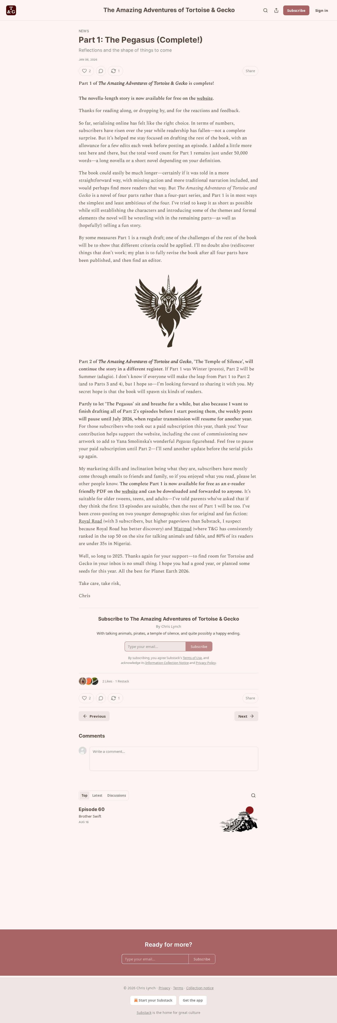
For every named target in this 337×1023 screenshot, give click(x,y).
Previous (98, 716)
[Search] (265, 10)
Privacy (164, 988)
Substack (144, 1012)
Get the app (193, 1000)
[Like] (82, 828)
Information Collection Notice (167, 662)
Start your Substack (155, 1000)
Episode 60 (92, 809)
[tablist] (104, 795)
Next (242, 716)
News (84, 31)
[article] (168, 819)
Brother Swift (90, 816)
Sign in (321, 10)
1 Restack (122, 681)
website (205, 98)
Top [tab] (84, 795)
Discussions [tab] (116, 795)
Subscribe (296, 10)
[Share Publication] (276, 10)
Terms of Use (192, 658)
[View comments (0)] (101, 71)
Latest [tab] (97, 795)
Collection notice (200, 988)
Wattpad (183, 528)
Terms (178, 988)
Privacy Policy (206, 662)
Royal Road (90, 521)
